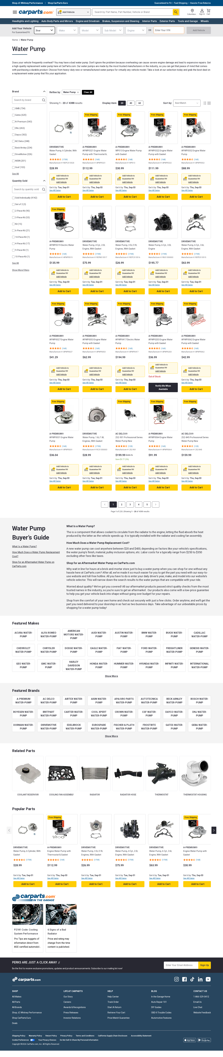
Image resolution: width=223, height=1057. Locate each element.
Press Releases (71, 1012)
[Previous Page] (104, 505)
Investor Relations (72, 1018)
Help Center (113, 996)
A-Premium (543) (23, 121)
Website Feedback (202, 1012)
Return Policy (51, 1036)
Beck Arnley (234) (23, 147)
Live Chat (197, 1007)
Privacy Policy (66, 1036)
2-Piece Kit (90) (22, 211)
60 (139, 103)
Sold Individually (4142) (26, 198)
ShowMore (111, 676)
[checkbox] (13, 108)
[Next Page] (155, 505)
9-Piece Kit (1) (22, 250)
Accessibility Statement (141, 1036)
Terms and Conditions (85, 1036)
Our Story (68, 996)
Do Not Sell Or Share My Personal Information (79, 1040)
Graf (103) (20, 167)
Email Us (197, 1002)
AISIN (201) (20, 161)
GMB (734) (20, 108)
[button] (71, 92)
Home (15, 40)
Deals (14, 1023)
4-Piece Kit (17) (22, 243)
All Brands (17, 1007)
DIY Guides (156, 1007)
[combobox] (44, 30)
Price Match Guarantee (119, 1018)
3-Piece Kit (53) (22, 217)
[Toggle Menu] (15, 12)
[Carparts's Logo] (36, 12)
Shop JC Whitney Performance (27, 1012)
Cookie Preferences (20, 1040)
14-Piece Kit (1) (22, 237)
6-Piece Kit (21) (22, 230)
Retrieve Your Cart (116, 1012)
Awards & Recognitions (75, 1007)
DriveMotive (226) (23, 154)
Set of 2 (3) (20, 204)
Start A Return (114, 1007)
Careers (67, 1002)
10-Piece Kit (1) (22, 256)
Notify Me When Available (163, 387)
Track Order (113, 1002)
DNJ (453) (20, 128)
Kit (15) (18, 224)
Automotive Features (161, 1018)
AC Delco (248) (22, 141)
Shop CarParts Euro (21, 1018)
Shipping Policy (18, 1036)
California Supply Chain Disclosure (112, 1036)
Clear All (88, 92)
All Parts (16, 1002)
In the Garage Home (160, 996)
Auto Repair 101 (159, 1002)
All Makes (16, 996)
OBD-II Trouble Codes (161, 1012)
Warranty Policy (35, 1036)
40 (131, 103)
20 (122, 103)
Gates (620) (20, 115)
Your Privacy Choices (47, 1040)
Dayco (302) (21, 134)
